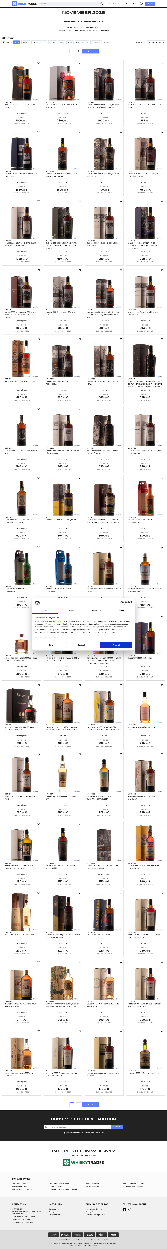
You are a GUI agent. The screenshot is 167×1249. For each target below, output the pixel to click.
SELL (126, 3)
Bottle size (96, 42)
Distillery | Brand (39, 42)
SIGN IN (150, 4)
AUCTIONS (114, 4)
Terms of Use (99, 1133)
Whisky (26, 42)
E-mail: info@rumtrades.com (22, 1222)
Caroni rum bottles (19, 1184)
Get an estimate (55, 1215)
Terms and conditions (62, 1240)
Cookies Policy (89, 1240)
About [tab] (121, 610)
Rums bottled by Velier (20, 1186)
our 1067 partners (48, 621)
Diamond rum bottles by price (134, 1184)
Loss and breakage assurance (97, 1215)
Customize (82, 645)
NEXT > (90, 51)
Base (62, 42)
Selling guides (54, 1212)
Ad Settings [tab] (96, 610)
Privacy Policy (86, 1133)
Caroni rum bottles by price (59, 1184)
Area (70, 42)
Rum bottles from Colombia (22, 1189)
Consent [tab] (45, 610)
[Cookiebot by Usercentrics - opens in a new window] (122, 602)
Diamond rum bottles (93, 1184)
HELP (134, 3)
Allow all (116, 645)
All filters (107, 42)
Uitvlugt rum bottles (56, 1186)
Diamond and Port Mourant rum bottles (63, 1189)
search (101, 3)
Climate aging (82, 42)
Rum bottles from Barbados (133, 1186)
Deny (51, 645)
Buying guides (54, 1209)
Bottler (52, 42)
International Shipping (94, 1209)
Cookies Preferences (105, 1240)
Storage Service (92, 1212)
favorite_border (141, 3)
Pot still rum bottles (93, 1186)
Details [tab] (71, 610)
